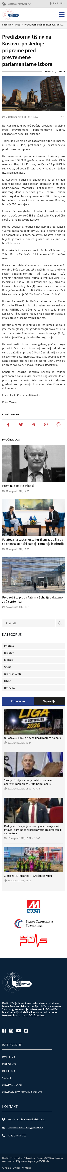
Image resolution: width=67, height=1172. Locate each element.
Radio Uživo (59, 3)
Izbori (7, 680)
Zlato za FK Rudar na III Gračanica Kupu (28, 875)
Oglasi (16, 1167)
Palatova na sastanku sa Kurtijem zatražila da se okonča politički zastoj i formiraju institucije (33, 541)
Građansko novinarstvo (22, 1092)
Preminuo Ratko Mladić (18, 486)
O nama (6, 1167)
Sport (7, 666)
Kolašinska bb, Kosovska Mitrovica (27, 1119)
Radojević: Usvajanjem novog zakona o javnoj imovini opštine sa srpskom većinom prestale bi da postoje (33, 829)
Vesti (19, 24)
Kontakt (26, 1167)
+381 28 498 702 (17, 1135)
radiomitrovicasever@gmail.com (25, 1127)
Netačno (9, 687)
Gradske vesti (12, 673)
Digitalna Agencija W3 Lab (32, 1161)
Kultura (9, 659)
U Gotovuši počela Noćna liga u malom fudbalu (32, 738)
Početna (7, 24)
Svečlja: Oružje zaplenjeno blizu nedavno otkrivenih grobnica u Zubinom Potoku (28, 782)
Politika (50, 71)
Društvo (9, 652)
